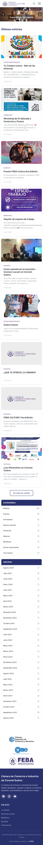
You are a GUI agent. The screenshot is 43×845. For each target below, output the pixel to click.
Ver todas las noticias (21, 493)
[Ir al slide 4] (23, 19)
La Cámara (5, 810)
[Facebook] (3, 796)
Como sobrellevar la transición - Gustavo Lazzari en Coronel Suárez (20, 272)
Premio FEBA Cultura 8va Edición (21, 171)
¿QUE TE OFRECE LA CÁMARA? (20, 372)
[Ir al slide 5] (26, 19)
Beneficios (5, 818)
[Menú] (39, 3)
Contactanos (6, 825)
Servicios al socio (8, 814)
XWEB (31, 841)
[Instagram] (9, 796)
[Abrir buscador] (34, 3)
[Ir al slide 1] (17, 19)
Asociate (4, 821)
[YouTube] (15, 796)
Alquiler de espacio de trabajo (19, 219)
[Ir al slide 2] (19, 19)
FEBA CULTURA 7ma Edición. (18, 417)
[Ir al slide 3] (21, 19)
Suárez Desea (11, 325)
